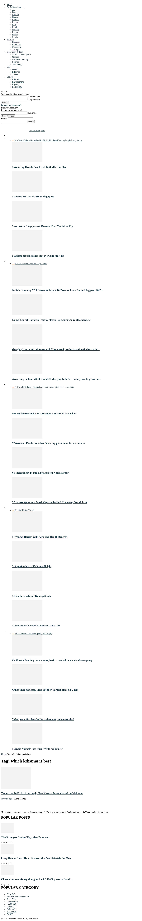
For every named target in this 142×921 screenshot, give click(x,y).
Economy (16, 44)
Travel (15, 74)
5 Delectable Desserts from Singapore (33, 196)
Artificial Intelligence (21, 54)
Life (8, 67)
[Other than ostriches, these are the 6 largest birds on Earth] (27, 684)
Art (13, 9)
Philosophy (17, 87)
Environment (18, 82)
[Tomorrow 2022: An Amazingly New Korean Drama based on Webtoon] (16, 788)
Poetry (15, 34)
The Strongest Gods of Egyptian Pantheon (25, 837)
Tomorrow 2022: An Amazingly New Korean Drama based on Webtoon (42, 793)
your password (33, 99)
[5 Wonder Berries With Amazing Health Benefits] (27, 531)
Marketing (16, 47)
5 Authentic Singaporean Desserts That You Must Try (42, 226)
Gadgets (15, 57)
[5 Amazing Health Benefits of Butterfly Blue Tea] (27, 161)
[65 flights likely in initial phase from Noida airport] (27, 467)
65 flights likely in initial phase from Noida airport (40, 472)
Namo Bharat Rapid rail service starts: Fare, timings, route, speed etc (51, 319)
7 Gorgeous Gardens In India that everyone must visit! (43, 719)
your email (31, 113)
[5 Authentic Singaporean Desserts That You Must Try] (27, 221)
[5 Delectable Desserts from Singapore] (27, 191)
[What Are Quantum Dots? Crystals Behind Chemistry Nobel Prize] (27, 497)
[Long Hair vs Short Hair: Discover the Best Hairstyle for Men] (7, 853)
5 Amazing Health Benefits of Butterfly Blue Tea (39, 167)
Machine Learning (20, 59)
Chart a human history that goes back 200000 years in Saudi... (37, 879)
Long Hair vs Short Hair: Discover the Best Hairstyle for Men (36, 858)
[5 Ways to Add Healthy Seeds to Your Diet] (27, 620)
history (15, 17)
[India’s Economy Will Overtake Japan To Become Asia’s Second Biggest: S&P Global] (27, 285)
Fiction (15, 22)
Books (15, 12)
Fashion (15, 19)
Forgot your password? (11, 105)
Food (14, 27)
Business (16, 42)
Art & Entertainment (16, 7)
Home (9, 4)
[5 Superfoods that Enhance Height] (27, 561)
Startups (15, 49)
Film (14, 24)
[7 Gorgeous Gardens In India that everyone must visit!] (27, 714)
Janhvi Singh (6, 799)
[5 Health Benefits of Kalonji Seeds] (27, 590)
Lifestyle (16, 72)
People (15, 32)
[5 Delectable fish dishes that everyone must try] (27, 250)
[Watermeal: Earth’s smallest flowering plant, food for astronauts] (27, 438)
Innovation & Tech (15, 52)
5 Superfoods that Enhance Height (31, 566)
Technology (17, 64)
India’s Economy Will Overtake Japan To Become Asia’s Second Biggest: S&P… (58, 290)
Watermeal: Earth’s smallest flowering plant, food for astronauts (48, 443)
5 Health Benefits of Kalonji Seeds (31, 596)
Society (10, 77)
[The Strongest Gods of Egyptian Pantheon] (7, 832)
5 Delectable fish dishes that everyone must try (38, 255)
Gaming (15, 29)
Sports (15, 37)
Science (15, 62)
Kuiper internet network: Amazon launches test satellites (44, 413)
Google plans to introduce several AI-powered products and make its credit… (56, 349)
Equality (16, 84)
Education (16, 79)
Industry (10, 39)
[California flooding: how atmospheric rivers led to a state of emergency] (27, 655)
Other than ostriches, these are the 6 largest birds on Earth (45, 689)
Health (15, 69)
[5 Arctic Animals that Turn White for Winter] (27, 743)
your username (33, 96)
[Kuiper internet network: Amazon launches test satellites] (27, 408)
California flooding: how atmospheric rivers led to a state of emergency (52, 660)
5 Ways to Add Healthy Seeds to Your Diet (36, 625)
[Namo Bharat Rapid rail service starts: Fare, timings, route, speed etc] (27, 314)
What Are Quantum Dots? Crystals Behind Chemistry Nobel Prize (49, 502)
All (13, 140)
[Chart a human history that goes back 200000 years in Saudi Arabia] (7, 874)
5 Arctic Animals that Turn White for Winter (37, 748)
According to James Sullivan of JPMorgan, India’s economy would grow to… (56, 379)
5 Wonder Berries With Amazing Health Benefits (39, 536)
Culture (15, 14)
